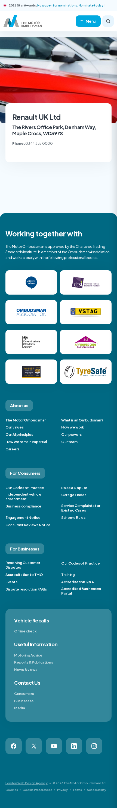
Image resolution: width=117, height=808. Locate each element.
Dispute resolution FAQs (26, 589)
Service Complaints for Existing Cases (80, 507)
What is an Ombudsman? (82, 420)
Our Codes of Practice (24, 488)
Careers (12, 449)
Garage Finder (73, 495)
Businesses (23, 701)
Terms (77, 789)
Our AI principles (19, 434)
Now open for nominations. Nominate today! (70, 5)
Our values (14, 427)
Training (68, 574)
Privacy (62, 789)
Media (19, 708)
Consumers (24, 693)
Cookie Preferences (37, 789)
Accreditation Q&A (77, 582)
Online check (25, 631)
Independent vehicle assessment (23, 496)
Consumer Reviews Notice (28, 525)
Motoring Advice (28, 655)
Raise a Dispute (74, 488)
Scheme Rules (73, 517)
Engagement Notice (23, 517)
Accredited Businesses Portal (81, 590)
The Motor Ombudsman (26, 420)
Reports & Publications (33, 662)
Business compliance (23, 506)
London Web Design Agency (26, 783)
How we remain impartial (26, 442)
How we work (72, 427)
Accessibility (96, 789)
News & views (25, 669)
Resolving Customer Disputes (22, 564)
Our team (69, 442)
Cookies (11, 789)
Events (11, 582)
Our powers (71, 434)
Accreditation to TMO (24, 574)
